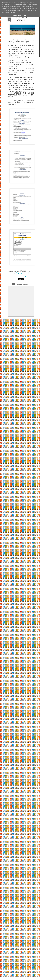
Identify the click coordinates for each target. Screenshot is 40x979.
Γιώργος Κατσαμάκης (23, 273)
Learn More (17, 15)
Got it (26, 15)
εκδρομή (24, 276)
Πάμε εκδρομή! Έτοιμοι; (21, 18)
